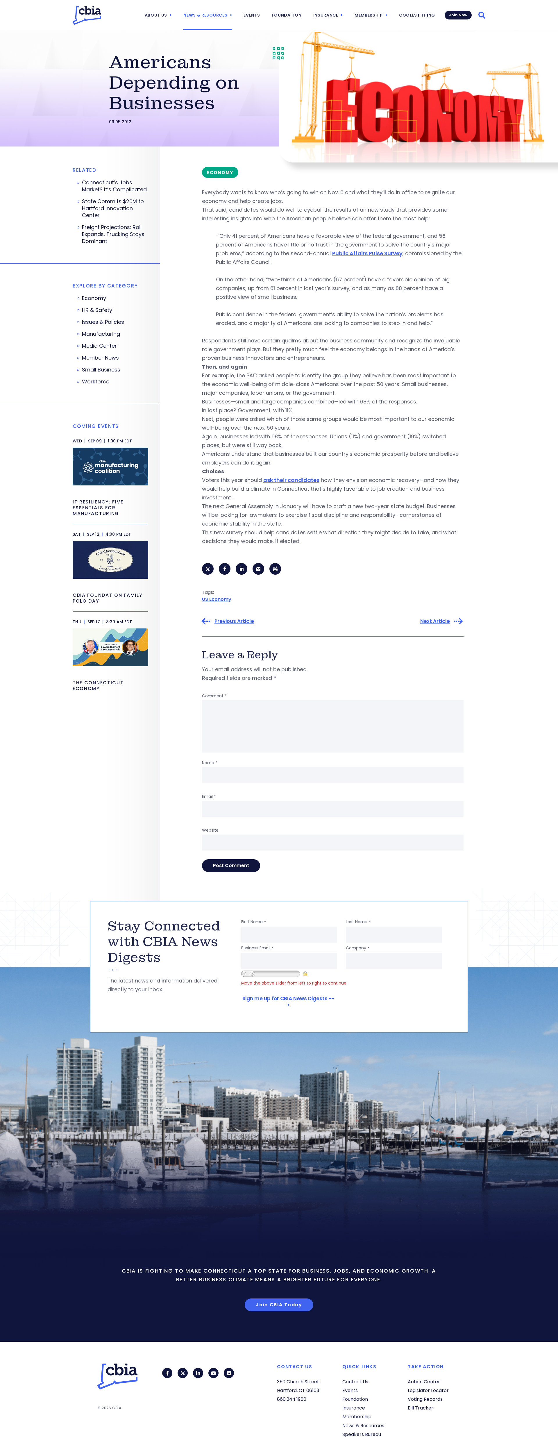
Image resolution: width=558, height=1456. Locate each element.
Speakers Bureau (361, 1434)
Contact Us (355, 1381)
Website (210, 830)
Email (209, 796)
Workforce (95, 381)
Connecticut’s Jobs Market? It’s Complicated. (115, 186)
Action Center (424, 1381)
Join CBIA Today (279, 1304)
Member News (100, 357)
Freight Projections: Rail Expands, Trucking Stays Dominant (113, 234)
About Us (156, 15)
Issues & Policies (103, 322)
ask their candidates (291, 480)
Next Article (435, 621)
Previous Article (234, 621)
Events (252, 15)
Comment (214, 696)
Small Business (101, 369)
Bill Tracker (420, 1408)
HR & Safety (97, 310)
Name (209, 763)
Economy (94, 298)
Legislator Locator (428, 1390)
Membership (369, 15)
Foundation (287, 15)
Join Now (458, 15)
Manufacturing (101, 333)
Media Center (99, 345)
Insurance (325, 15)
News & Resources (205, 15)
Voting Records (425, 1399)
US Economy (216, 599)
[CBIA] (87, 15)
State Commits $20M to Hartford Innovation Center (113, 208)
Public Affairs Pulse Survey (367, 253)
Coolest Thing (417, 15)
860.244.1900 (291, 1399)
